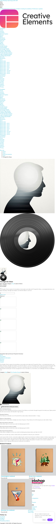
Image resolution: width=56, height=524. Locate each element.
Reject (44, 519)
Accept (50, 519)
